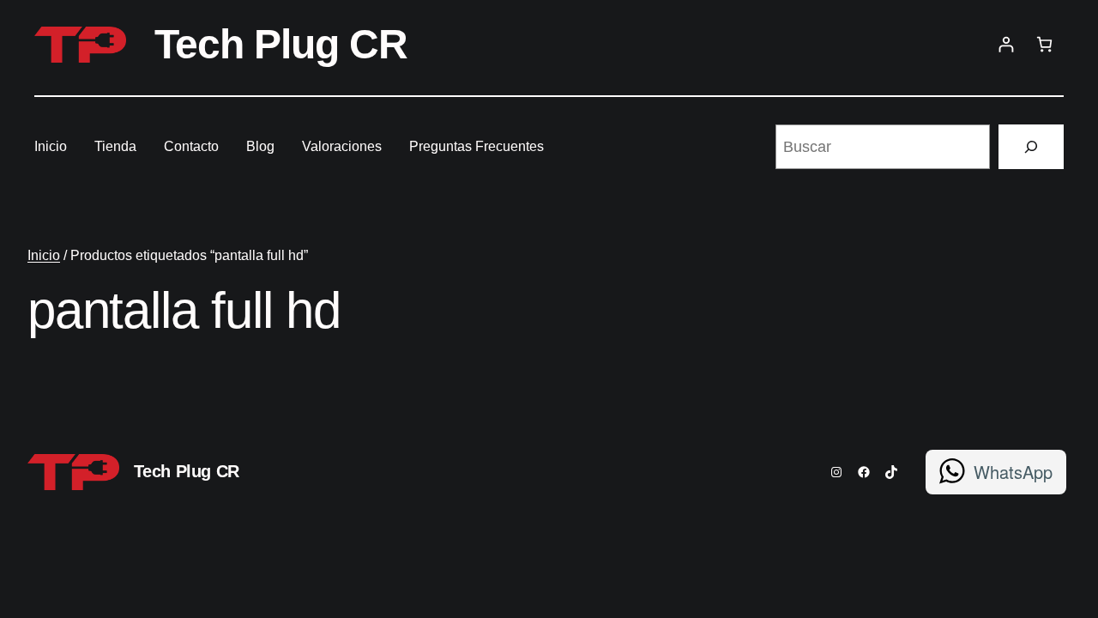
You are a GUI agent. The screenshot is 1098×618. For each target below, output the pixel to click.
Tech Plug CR (280, 44)
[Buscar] (1031, 146)
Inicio (43, 255)
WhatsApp (1013, 471)
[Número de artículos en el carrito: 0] (1044, 44)
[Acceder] (1005, 44)
